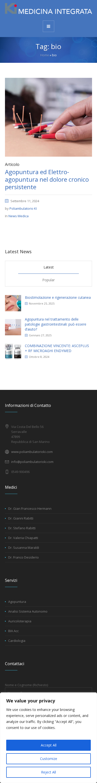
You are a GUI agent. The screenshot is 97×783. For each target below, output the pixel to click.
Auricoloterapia (19, 621)
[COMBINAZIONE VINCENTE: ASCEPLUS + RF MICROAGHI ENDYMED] (13, 351)
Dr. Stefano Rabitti (22, 528)
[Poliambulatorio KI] (48, 10)
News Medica (18, 216)
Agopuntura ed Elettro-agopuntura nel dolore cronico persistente (47, 179)
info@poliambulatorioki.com (32, 461)
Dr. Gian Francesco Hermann (29, 508)
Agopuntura (17, 601)
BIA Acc (13, 631)
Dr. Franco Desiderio (23, 557)
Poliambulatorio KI (23, 208)
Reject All (48, 772)
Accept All (48, 745)
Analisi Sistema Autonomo (28, 611)
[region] (48, 737)
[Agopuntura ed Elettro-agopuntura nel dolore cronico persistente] (48, 117)
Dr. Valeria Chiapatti (23, 538)
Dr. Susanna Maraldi (23, 547)
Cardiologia (16, 640)
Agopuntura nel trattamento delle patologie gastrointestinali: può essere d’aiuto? (55, 324)
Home (44, 55)
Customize (48, 758)
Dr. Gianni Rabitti (20, 518)
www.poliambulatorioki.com (32, 451)
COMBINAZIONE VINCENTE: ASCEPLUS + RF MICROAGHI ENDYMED (57, 348)
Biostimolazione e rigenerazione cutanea (58, 297)
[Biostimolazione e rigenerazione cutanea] (13, 302)
